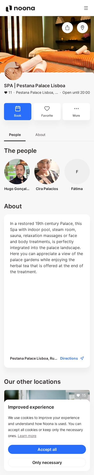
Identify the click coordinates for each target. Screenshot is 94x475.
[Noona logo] (20, 9)
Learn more (27, 436)
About (40, 134)
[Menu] (86, 8)
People (15, 134)
